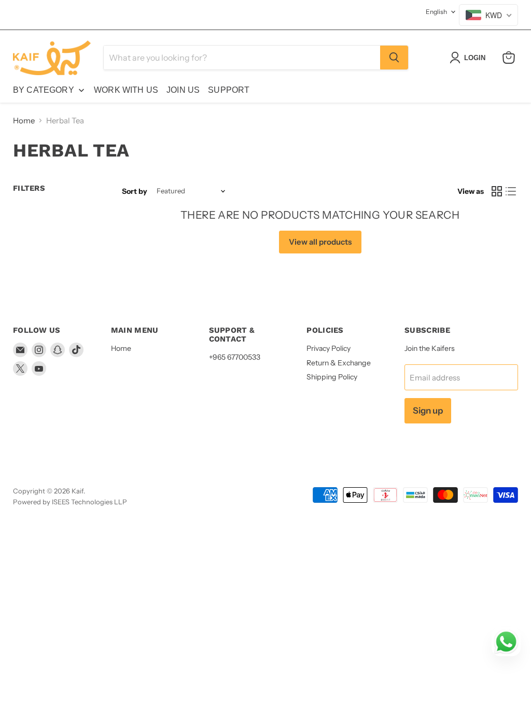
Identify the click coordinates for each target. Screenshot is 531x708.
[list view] (511, 191)
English (436, 12)
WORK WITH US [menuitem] (126, 90)
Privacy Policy (328, 348)
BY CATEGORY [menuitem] (43, 90)
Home (24, 120)
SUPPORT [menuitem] (228, 90)
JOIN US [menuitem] (183, 90)
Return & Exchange (338, 362)
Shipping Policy (331, 376)
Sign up (428, 410)
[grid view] (497, 191)
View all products (320, 242)
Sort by (134, 191)
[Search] (394, 57)
